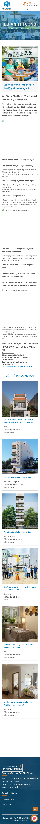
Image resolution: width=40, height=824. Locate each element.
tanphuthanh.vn (11, 787)
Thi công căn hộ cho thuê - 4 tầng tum (19, 477)
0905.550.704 (33, 4)
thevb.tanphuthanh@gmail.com (16, 784)
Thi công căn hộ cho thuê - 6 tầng (17, 532)
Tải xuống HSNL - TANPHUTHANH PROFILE (12, 768)
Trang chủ (14, 28)
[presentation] (4, 64)
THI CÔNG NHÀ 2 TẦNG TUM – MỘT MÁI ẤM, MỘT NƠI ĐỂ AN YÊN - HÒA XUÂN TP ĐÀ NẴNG (18, 422)
